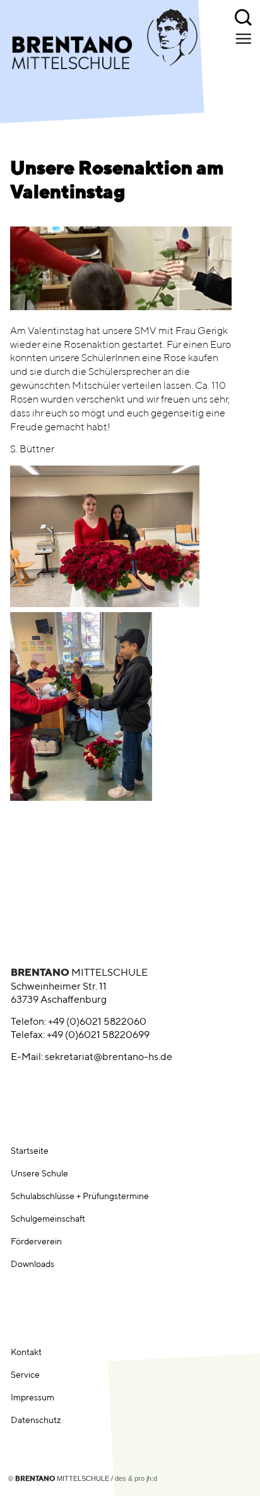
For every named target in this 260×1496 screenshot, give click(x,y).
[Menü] (244, 38)
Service (25, 1375)
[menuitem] (244, 15)
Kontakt (26, 1352)
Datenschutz (36, 1420)
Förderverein (36, 1241)
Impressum (32, 1397)
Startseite (30, 1151)
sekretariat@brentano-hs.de (108, 1057)
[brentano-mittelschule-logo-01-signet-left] (100, 46)
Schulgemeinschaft (48, 1219)
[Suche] (244, 15)
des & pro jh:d (136, 1478)
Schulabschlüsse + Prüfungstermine (80, 1196)
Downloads (32, 1264)
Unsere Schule (39, 1173)
